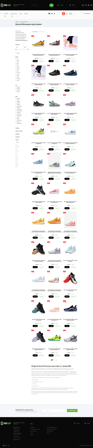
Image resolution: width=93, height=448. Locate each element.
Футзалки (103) (18, 30)
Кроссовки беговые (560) (20, 38)
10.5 (76, 48)
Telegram (73, 5)
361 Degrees (37, 372)
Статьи (20, 13)
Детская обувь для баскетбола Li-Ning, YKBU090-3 (54, 114)
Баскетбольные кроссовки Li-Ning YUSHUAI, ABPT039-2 (70, 320)
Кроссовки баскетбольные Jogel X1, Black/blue (38, 320)
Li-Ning (43, 372)
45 (39, 314)
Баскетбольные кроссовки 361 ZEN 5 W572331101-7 (54, 320)
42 (70, 285)
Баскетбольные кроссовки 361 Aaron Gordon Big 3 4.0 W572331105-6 (38, 231)
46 (40, 197)
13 (71, 344)
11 (41, 79)
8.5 (68, 48)
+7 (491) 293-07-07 (16, 430)
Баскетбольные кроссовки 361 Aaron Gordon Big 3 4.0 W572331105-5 (54, 290)
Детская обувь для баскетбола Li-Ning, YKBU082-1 (39, 114)
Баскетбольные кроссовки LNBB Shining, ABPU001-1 (70, 114)
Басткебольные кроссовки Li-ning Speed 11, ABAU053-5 (70, 84)
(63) (22, 40)
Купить (35, 61)
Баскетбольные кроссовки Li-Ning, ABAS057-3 (70, 261)
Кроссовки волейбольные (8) (21, 37)
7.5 (64, 48)
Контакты (26, 13)
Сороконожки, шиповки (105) (21, 34)
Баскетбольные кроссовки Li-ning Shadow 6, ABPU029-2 (54, 84)
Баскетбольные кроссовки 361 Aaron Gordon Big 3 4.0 (54, 349)
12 (55, 344)
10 (37, 79)
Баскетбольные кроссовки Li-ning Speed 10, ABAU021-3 (70, 55)
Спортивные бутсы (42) (20, 32)
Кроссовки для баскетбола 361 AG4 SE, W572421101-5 (38, 173)
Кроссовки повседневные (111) (21, 35)
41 (38, 197)
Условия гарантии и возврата (35, 429)
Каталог (61, 5)
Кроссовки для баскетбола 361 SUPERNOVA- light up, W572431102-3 (54, 173)
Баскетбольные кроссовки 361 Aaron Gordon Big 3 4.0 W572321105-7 (70, 231)
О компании (6, 13)
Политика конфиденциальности (52, 427)
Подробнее (41, 61)
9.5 (72, 48)
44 (37, 314)
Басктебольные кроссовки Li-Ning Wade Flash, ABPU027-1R (70, 143)
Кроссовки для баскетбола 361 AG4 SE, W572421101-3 (54, 202)
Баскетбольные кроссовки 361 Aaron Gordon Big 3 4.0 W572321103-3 (54, 261)
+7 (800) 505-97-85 (34, 393)
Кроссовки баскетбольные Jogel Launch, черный (38, 202)
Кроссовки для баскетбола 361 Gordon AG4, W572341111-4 (38, 55)
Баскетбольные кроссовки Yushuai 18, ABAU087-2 (38, 143)
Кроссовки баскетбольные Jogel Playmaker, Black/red (38, 349)
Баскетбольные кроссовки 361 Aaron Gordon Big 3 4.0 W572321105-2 (38, 290)
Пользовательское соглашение (51, 429)
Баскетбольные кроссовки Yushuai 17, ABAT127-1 (54, 143)
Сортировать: (35, 31)
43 (72, 285)
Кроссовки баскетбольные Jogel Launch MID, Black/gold (38, 261)
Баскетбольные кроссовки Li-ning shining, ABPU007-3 (38, 84)
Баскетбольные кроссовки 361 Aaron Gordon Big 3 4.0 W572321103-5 (54, 231)
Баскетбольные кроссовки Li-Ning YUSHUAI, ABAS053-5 (70, 349)
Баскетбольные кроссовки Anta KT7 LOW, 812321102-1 (70, 173)
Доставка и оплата (14, 13)
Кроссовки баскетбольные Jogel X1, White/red (70, 290)
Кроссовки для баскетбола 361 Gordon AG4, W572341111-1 (54, 55)
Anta (41, 372)
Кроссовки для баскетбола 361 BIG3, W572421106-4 (70, 202)
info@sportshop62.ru (16, 439)
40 (36, 197)
